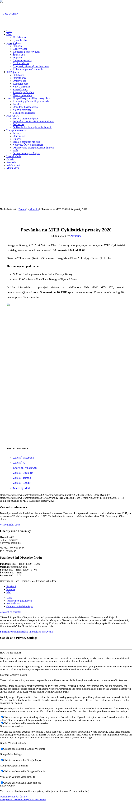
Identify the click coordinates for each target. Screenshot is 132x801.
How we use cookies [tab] (10, 652)
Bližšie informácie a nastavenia (37, 631)
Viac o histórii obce (10, 524)
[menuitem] (69, 31)
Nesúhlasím (15, 631)
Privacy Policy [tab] (7, 785)
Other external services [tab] (11, 726)
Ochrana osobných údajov (13, 796)
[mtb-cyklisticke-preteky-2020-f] (66, 218)
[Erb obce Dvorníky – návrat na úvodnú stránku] (9, 13)
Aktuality (75, 235)
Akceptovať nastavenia (12, 799)
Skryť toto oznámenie (35, 799)
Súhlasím (4, 631)
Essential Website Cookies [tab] (13, 674)
